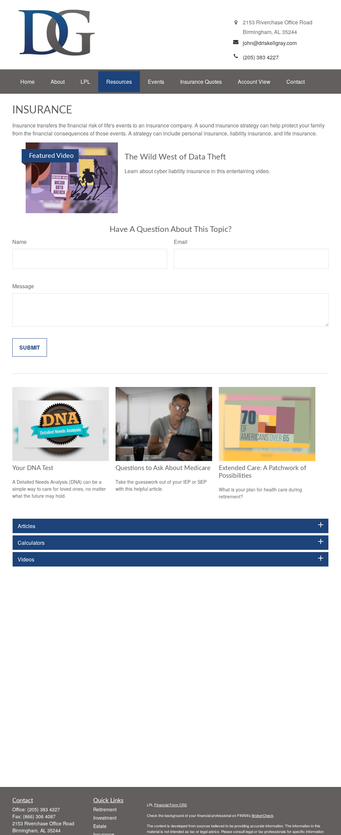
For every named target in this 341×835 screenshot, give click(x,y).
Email (180, 242)
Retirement (105, 809)
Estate (100, 826)
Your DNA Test (32, 468)
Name (19, 242)
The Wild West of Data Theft (175, 157)
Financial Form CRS (170, 804)
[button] (27, 81)
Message (23, 286)
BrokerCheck (262, 815)
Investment (105, 817)
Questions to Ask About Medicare (163, 468)
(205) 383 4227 (43, 809)
